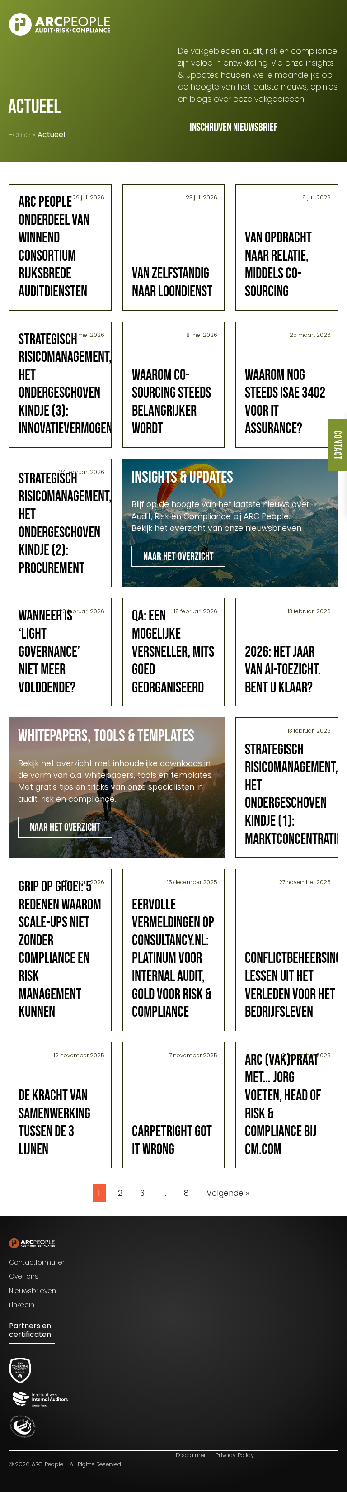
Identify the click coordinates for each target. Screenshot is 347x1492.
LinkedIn (21, 1304)
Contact (337, 445)
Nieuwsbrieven (32, 1290)
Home (19, 134)
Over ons (23, 1276)
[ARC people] (59, 24)
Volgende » (227, 1193)
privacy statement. (267, 1451)
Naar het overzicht (178, 556)
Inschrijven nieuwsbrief (233, 127)
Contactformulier (37, 1262)
